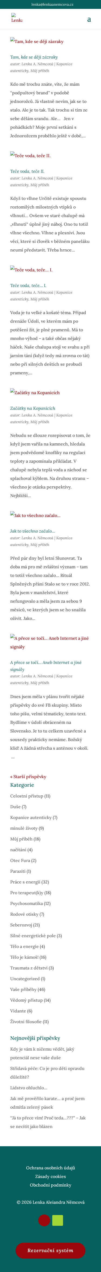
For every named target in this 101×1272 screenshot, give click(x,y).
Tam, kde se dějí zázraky (34, 57)
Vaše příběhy (23, 989)
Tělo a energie (24, 946)
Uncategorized (25, 978)
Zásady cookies (50, 1176)
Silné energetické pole (33, 935)
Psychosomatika (26, 903)
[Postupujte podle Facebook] (44, 1220)
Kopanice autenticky (31, 817)
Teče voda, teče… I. (28, 285)
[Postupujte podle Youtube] (57, 1220)
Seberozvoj (21, 925)
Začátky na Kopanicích (32, 408)
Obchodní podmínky (50, 1185)
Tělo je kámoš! (24, 957)
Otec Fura (20, 860)
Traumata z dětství (29, 968)
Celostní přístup (26, 796)
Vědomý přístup (26, 1000)
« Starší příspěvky (28, 776)
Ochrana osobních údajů (50, 1167)
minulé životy (24, 828)
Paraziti (18, 871)
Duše (15, 806)
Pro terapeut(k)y (26, 892)
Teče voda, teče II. (27, 171)
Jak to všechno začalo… (32, 531)
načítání (18, 849)
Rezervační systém (50, 1250)
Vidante (18, 1011)
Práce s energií (25, 882)
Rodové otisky (24, 914)
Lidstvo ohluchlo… (28, 1087)
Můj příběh (39, 70)
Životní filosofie (26, 1021)
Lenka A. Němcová (37, 64)
